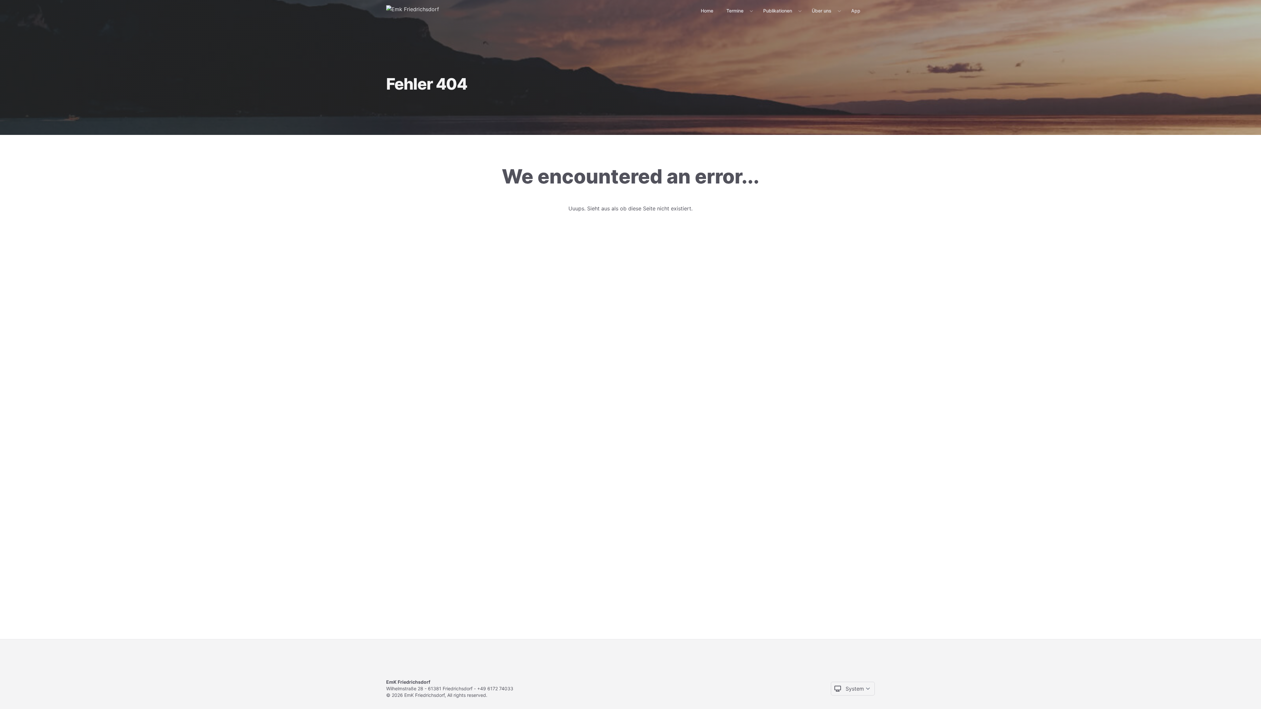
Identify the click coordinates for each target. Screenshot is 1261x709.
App (855, 10)
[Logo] (412, 10)
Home (707, 10)
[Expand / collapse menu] (750, 10)
